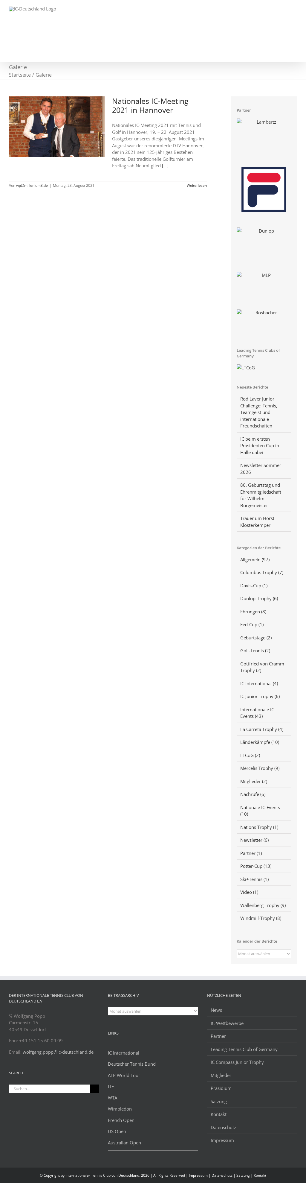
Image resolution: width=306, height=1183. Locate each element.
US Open (117, 1131)
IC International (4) (259, 683)
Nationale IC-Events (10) (260, 810)
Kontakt (219, 1114)
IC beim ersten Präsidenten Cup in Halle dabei (259, 445)
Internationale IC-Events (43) (258, 712)
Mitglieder (221, 1075)
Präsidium (221, 1088)
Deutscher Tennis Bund (132, 1064)
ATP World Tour (124, 1075)
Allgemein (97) (255, 559)
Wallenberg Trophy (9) (263, 905)
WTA (112, 1098)
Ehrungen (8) (253, 612)
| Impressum (197, 1175)
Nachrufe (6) (252, 794)
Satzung (219, 1101)
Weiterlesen (197, 185)
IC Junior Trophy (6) (260, 696)
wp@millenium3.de (32, 185)
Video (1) (249, 892)
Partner (218, 1036)
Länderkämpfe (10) (259, 742)
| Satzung (242, 1175)
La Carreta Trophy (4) (261, 729)
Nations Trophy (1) (259, 827)
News (216, 1010)
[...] (165, 166)
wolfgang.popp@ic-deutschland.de (58, 1052)
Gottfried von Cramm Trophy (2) (262, 667)
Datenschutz (223, 1127)
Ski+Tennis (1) (254, 879)
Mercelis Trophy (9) (259, 768)
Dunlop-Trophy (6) (259, 598)
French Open (121, 1120)
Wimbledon (120, 1109)
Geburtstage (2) (256, 638)
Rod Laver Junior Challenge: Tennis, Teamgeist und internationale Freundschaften (258, 412)
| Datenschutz (221, 1175)
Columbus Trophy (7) (261, 572)
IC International (123, 1053)
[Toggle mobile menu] (294, 9)
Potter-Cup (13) (255, 866)
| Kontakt (258, 1175)
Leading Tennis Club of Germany (244, 1049)
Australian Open (124, 1143)
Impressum (222, 1140)
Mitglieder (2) (253, 781)
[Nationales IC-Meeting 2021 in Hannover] (57, 126)
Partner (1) (251, 853)
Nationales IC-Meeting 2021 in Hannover (150, 105)
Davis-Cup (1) (253, 586)
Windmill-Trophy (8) (260, 918)
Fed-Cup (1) (252, 624)
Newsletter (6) (254, 840)
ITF (111, 1086)
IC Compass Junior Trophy (237, 1062)
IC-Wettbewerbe (227, 1023)
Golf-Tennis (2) (255, 650)
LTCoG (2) (250, 755)
